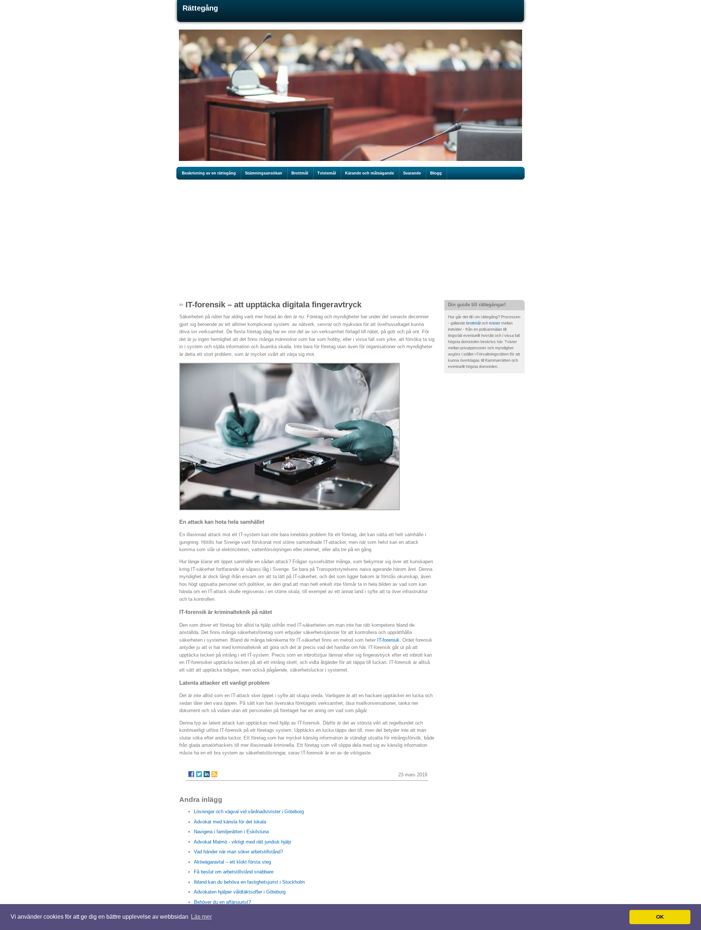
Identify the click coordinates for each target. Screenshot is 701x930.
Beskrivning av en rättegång (209, 173)
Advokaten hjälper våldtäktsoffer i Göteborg (240, 892)
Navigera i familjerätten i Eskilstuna (231, 831)
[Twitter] (199, 774)
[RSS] (214, 774)
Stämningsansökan (263, 173)
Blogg (436, 173)
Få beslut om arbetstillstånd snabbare (233, 872)
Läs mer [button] (201, 917)
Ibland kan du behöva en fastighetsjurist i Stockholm (249, 882)
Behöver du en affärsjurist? (222, 902)
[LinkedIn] (207, 774)
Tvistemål (326, 173)
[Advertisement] (350, 240)
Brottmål (299, 173)
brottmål (474, 323)
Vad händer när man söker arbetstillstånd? (238, 851)
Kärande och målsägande (369, 173)
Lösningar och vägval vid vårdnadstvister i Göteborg (249, 811)
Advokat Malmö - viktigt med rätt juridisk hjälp (242, 842)
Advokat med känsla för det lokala (230, 822)
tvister (495, 323)
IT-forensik (388, 640)
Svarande (412, 173)
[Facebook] (191, 774)
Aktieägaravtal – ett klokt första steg (232, 862)
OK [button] (660, 917)
